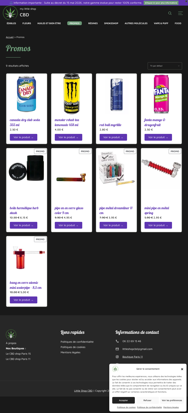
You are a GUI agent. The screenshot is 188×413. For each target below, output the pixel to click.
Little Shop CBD (83, 390)
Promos (74, 23)
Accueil (10, 37)
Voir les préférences (172, 400)
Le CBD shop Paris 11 (18, 358)
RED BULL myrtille (110, 125)
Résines (93, 23)
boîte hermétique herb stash (24, 211)
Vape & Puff (161, 23)
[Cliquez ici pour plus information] (161, 3)
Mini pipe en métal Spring (157, 211)
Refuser (147, 400)
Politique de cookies (126, 407)
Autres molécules (136, 23)
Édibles (11, 23)
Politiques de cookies (73, 347)
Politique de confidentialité (149, 407)
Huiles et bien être (49, 23)
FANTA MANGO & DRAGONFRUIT (155, 122)
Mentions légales (171, 407)
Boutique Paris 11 (132, 356)
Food (178, 23)
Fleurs (26, 23)
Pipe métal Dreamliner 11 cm (116, 211)
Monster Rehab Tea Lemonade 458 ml (67, 122)
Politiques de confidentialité (77, 341)
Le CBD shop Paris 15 (18, 353)
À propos (11, 343)
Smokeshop (111, 23)
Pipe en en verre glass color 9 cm (69, 211)
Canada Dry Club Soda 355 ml (25, 122)
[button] (182, 368)
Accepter (123, 400)
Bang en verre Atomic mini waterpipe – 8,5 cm (26, 285)
